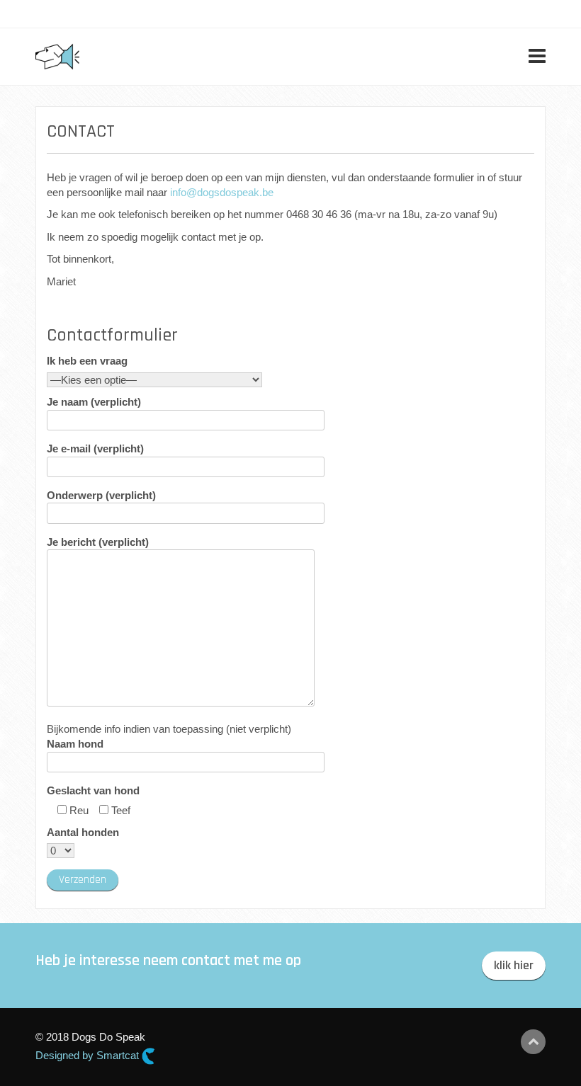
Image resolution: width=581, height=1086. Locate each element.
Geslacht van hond (93, 790)
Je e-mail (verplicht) (95, 448)
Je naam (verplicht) (94, 402)
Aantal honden (83, 832)
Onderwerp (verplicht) (101, 495)
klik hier (514, 965)
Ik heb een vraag (87, 361)
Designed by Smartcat (88, 1055)
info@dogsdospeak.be (221, 192)
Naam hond (75, 744)
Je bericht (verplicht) (98, 542)
